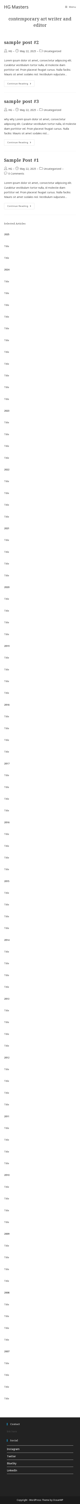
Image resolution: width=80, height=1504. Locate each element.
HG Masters (16, 7)
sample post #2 (21, 42)
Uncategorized (52, 51)
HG (10, 51)
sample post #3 (21, 101)
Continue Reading (20, 84)
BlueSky (11, 1463)
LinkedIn (12, 1470)
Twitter (11, 1456)
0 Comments (16, 173)
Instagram (13, 1449)
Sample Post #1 (21, 160)
